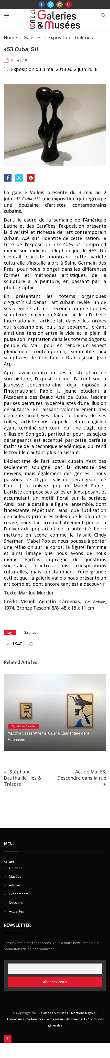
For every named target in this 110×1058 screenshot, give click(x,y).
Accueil (9, 861)
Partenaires (34, 1019)
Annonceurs (15, 1019)
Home (10, 37)
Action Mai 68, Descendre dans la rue (81, 775)
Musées (15, 876)
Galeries (32, 37)
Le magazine (55, 1019)
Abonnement (75, 1019)
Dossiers (16, 902)
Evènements (18, 894)
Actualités (16, 911)
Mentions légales (83, 1013)
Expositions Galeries (70, 37)
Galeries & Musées (54, 1013)
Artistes (15, 885)
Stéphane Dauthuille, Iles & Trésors (22, 778)
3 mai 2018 (19, 60)
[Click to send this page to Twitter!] (19, 178)
